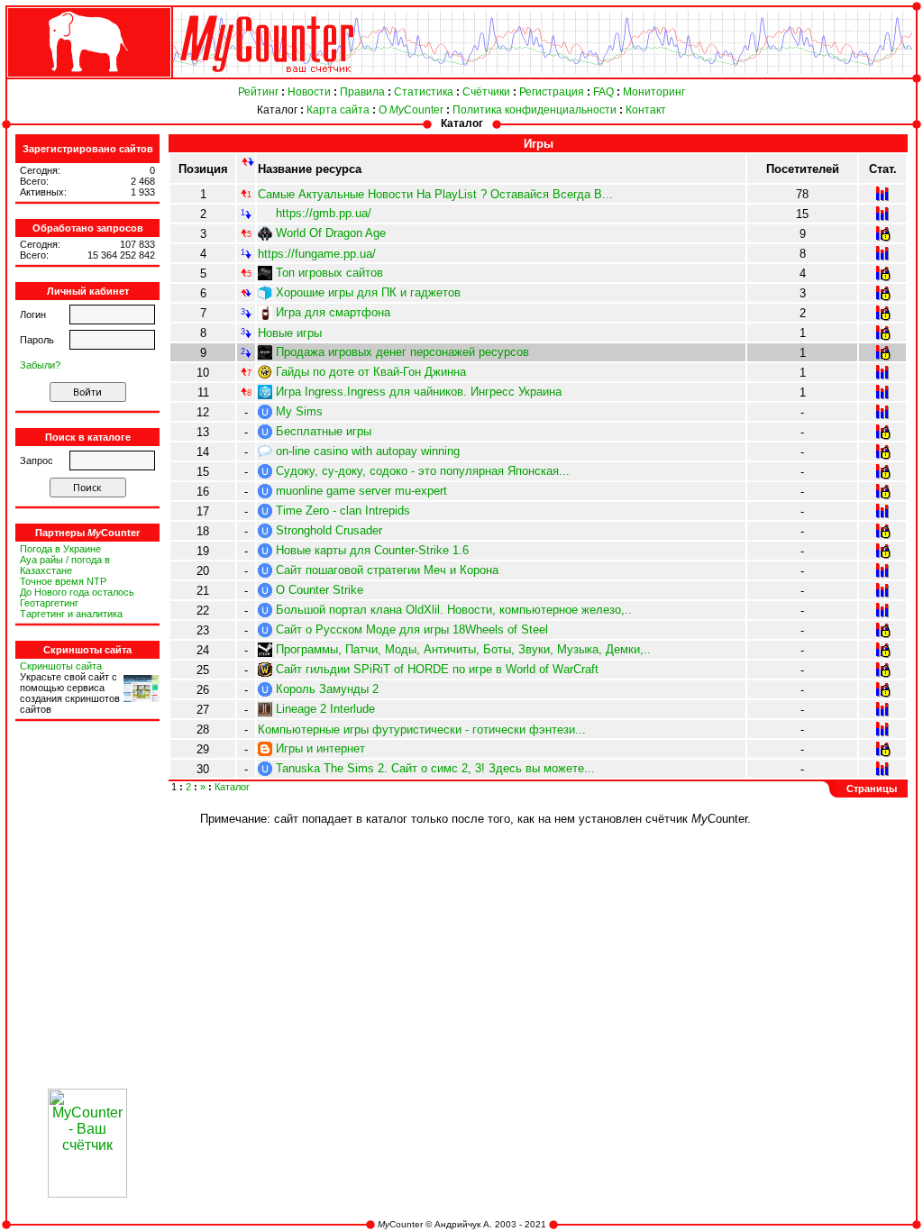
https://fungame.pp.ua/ (317, 253)
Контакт (646, 110)
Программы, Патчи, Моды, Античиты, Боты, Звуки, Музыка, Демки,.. (463, 649)
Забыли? (40, 365)
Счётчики (486, 92)
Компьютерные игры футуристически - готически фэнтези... (422, 729)
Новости (309, 92)
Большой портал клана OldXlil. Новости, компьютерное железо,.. (454, 609)
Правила (362, 92)
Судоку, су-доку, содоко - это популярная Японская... (423, 471)
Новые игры (290, 333)
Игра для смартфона (333, 312)
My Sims (299, 411)
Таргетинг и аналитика (71, 613)
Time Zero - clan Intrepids (343, 510)
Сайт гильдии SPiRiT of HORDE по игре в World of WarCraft (437, 669)
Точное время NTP (63, 581)
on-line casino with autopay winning (368, 451)
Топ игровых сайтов (329, 272)
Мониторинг (654, 92)
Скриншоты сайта (61, 666)
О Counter (411, 110)
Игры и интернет (320, 748)
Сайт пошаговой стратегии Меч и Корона (387, 570)
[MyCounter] (87, 78)
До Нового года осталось (77, 592)
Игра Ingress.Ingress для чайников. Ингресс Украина (419, 391)
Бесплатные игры (323, 431)
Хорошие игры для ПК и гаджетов (368, 292)
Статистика (423, 92)
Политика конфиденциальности (534, 110)
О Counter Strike (319, 590)
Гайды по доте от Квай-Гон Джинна (371, 371)
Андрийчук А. (463, 1224)
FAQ (603, 92)
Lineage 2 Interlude (325, 709)
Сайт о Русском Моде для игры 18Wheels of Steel (412, 629)
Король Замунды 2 (327, 689)
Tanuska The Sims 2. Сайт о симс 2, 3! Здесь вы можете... (435, 768)
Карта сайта (338, 110)
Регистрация (551, 92)
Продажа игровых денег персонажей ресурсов (402, 352)
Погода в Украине (60, 548)
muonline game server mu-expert (361, 490)
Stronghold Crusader (329, 530)
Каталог (277, 110)
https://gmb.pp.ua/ (323, 213)
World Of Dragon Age (331, 233)
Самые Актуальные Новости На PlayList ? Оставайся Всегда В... (435, 194)
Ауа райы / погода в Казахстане (65, 565)
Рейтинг (258, 92)
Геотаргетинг (49, 602)
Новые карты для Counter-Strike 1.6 (372, 550)
